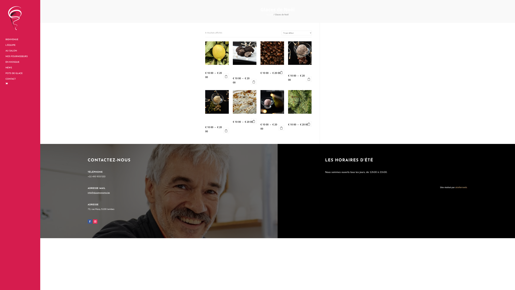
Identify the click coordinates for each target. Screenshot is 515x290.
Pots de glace (14, 74)
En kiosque (12, 62)
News (8, 68)
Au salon (11, 51)
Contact (10, 79)
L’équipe (10, 45)
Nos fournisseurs (16, 57)
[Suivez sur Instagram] (95, 221)
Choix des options (226, 76)
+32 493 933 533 (96, 176)
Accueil (270, 14)
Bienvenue (11, 40)
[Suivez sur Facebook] (90, 221)
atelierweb (461, 187)
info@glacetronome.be (99, 192)
